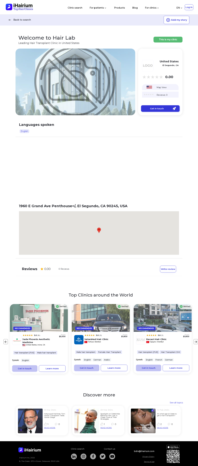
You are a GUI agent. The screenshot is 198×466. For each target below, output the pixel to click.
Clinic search (75, 7)
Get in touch (157, 108)
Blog (135, 7)
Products (119, 7)
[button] (99, 230)
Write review (168, 269)
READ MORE (49, 428)
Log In (189, 7)
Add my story (179, 20)
